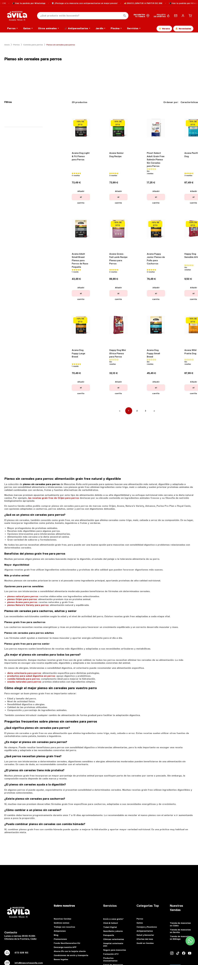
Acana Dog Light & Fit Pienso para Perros (81, 156)
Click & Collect (110, 923)
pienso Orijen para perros (22, 599)
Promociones (60, 939)
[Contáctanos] (175, 15)
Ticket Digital (110, 927)
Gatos (140, 923)
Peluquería (108, 935)
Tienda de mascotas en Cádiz (180, 924)
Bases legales (61, 959)
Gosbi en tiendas (145, 943)
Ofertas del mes (145, 939)
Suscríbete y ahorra (113, 931)
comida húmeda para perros (23, 679)
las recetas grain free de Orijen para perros (53, 498)
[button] (190, 15)
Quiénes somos (61, 923)
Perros (16, 44)
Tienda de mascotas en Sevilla (180, 930)
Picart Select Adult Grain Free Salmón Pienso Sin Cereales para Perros (155, 159)
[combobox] (82, 15)
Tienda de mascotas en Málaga (180, 937)
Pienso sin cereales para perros (33, 59)
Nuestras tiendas (62, 919)
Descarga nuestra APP (65, 947)
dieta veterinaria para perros (24, 673)
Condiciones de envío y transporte (71, 955)
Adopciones (60, 931)
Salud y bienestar (145, 935)
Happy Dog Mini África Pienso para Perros (117, 353)
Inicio (7, 44)
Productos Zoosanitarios (110, 959)
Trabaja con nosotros (64, 927)
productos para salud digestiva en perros (31, 676)
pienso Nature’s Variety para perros (28, 605)
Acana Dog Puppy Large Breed (78, 353)
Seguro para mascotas (114, 950)
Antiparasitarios (145, 931)
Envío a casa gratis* (113, 919)
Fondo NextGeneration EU (67, 943)
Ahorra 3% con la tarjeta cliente (70, 951)
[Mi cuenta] (183, 15)
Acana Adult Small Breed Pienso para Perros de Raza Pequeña (80, 260)
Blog (56, 935)
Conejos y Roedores (147, 927)
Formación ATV (111, 954)
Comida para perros (33, 44)
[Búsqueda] (124, 15)
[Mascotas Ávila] (19, 15)
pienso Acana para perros (22, 602)
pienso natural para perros (22, 596)
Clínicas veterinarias (113, 939)
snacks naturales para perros (24, 681)
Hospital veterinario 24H (113, 944)
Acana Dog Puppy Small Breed (153, 353)
